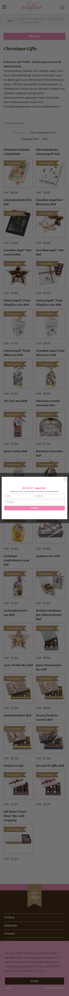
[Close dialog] (65, 479)
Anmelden (34, 508)
